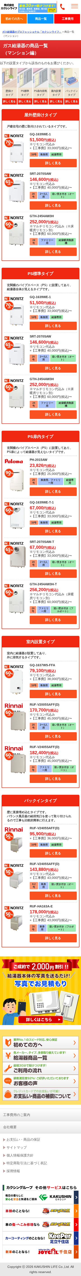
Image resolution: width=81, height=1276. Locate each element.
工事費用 (68, 18)
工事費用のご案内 (16, 1115)
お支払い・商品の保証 (23, 1139)
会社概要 (10, 1127)
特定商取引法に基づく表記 (27, 1163)
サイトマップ (17, 1147)
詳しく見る (53, 163)
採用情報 (13, 1171)
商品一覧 (41, 18)
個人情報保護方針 (20, 1155)
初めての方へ (14, 18)
